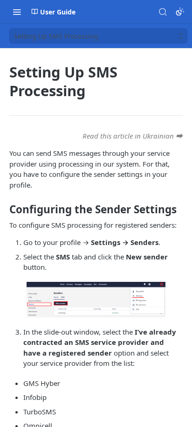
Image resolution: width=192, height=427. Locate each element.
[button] (96, 299)
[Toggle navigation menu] (16, 11)
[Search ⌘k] (162, 11)
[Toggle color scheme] (179, 11)
